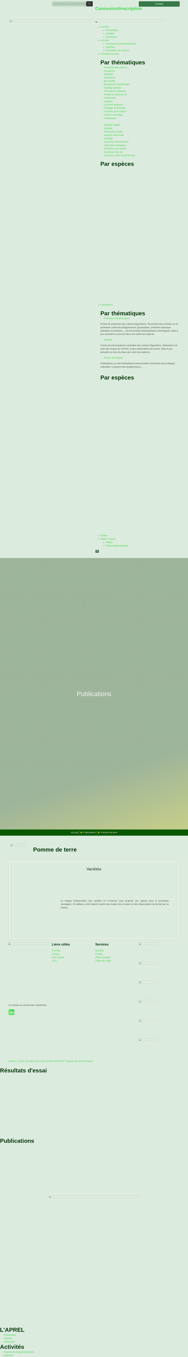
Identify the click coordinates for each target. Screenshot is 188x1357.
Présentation (112, 30)
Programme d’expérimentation (121, 43)
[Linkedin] (11, 1012)
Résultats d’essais (109, 54)
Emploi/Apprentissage (117, 545)
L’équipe (110, 33)
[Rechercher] (89, 3)
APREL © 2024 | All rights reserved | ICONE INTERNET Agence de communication (50, 1061)
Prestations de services (117, 50)
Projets (104, 535)
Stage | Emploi (107, 539)
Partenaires (111, 37)
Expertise (110, 47)
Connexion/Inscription (118, 8)
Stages (109, 542)
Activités (104, 40)
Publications (106, 305)
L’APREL (105, 27)
